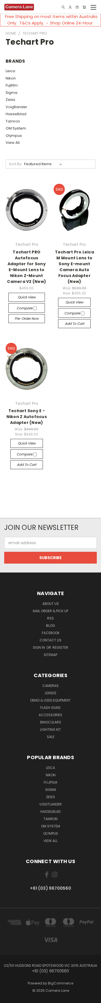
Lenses (50, 693)
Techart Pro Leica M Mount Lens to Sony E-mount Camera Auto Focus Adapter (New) (74, 266)
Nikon (11, 78)
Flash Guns (50, 707)
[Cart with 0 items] (84, 7)
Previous (9, 997)
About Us (50, 603)
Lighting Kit (50, 729)
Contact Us (50, 640)
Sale (50, 736)
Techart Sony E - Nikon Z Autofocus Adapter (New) (26, 416)
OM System (16, 128)
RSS (50, 618)
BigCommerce (60, 983)
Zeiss (10, 99)
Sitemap (50, 654)
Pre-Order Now (27, 318)
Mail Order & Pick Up (50, 611)
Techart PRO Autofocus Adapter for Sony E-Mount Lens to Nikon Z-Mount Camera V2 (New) (26, 266)
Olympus (14, 135)
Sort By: (15, 164)
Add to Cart (74, 323)
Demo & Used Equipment (50, 700)
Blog (50, 625)
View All (13, 142)
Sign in (39, 647)
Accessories (50, 714)
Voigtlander (16, 107)
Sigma (11, 92)
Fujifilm (12, 85)
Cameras (50, 685)
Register (60, 647)
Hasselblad (16, 114)
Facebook (50, 632)
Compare (25, 308)
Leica (10, 71)
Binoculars (50, 722)
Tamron (13, 121)
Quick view (27, 297)
